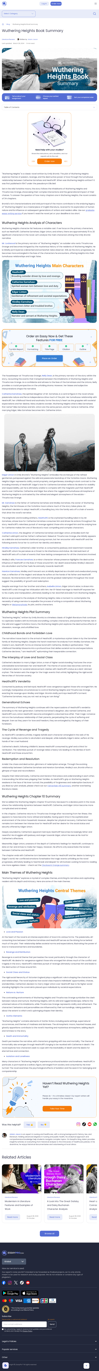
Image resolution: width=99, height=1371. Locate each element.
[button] (95, 3)
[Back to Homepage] (13, 1253)
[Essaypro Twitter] (16, 1283)
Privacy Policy (27, 1331)
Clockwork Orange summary (55, 865)
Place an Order (49, 358)
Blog (8, 24)
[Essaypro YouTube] (89, 1124)
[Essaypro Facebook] (4, 1283)
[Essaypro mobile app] (10, 1293)
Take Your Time (57, 1108)
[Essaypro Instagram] (78, 1124)
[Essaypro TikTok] (84, 1124)
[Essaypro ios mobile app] (29, 1293)
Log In (44, 3)
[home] (4, 3)
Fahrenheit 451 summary (59, 785)
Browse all (49, 1233)
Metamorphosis (19, 604)
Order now (56, 3)
